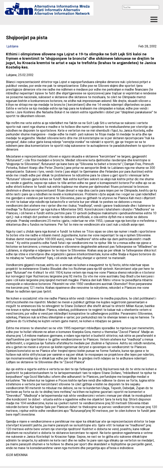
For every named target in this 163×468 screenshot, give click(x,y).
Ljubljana (12, 46)
